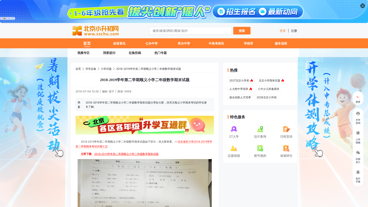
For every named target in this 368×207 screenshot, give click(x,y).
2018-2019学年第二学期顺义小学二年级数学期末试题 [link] (148, 68)
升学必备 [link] (90, 68)
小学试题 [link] (106, 68)
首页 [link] (78, 68)
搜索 (242, 31)
